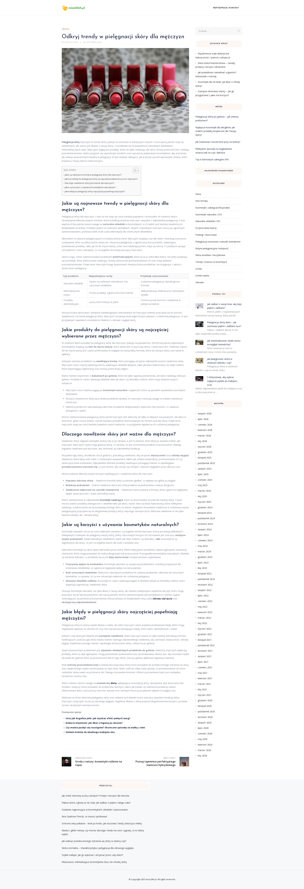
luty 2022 (202, 623)
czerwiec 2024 (205, 540)
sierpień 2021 (205, 656)
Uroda (65, 29)
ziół (158, 538)
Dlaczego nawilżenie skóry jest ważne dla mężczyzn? (89, 183)
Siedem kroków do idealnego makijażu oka (90, 732)
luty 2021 (202, 689)
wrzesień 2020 (205, 717)
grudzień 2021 (205, 634)
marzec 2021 (204, 683)
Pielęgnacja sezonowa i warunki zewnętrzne (218, 241)
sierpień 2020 (205, 722)
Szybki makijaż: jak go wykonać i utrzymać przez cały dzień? (92, 854)
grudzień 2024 (205, 507)
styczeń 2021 (204, 694)
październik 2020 (206, 711)
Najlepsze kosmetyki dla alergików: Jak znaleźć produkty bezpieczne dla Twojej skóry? (215, 131)
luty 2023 (202, 567)
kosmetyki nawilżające (111, 499)
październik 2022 (206, 579)
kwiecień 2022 (205, 612)
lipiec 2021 (203, 661)
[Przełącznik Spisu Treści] (134, 170)
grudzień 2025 (205, 452)
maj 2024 (202, 545)
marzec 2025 (204, 490)
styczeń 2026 (204, 446)
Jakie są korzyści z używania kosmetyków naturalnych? (90, 187)
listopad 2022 (205, 573)
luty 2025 (202, 496)
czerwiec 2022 (205, 601)
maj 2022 (202, 606)
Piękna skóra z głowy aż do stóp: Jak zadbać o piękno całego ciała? (96, 802)
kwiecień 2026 (205, 429)
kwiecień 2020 (205, 744)
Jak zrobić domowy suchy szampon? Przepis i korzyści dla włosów (95, 795)
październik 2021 (206, 645)
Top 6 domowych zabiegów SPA (212, 159)
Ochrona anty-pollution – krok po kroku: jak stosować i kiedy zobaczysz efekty (102, 823)
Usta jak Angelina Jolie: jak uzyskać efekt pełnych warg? (98, 718)
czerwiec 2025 (205, 479)
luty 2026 (202, 441)
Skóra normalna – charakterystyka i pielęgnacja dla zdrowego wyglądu (98, 848)
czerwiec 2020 (205, 733)
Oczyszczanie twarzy (206, 227)
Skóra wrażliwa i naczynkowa (210, 255)
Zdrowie (199, 282)
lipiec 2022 (203, 595)
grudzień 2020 (205, 700)
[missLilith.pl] (78, 8)
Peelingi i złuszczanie (206, 234)
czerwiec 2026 (205, 424)
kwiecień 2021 (205, 678)
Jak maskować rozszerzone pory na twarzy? (217, 141)
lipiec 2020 (203, 727)
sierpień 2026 (205, 413)
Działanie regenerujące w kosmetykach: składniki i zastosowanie (95, 809)
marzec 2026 (204, 435)
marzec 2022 (204, 617)
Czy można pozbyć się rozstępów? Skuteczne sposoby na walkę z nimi (105, 727)
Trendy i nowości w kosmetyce (211, 261)
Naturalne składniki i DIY (207, 221)
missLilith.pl (151, 879)
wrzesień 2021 (205, 650)
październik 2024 (206, 518)
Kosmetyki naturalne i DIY (208, 214)
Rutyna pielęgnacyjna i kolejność (212, 248)
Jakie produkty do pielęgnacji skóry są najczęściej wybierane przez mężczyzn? (101, 179)
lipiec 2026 (203, 419)
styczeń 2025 (204, 501)
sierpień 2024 (205, 529)
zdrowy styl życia (162, 598)
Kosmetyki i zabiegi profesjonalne (212, 207)
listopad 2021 (205, 639)
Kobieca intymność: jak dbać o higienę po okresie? (94, 722)
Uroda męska (202, 275)
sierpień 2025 (205, 468)
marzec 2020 (204, 750)
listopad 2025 (205, 457)
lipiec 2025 (203, 474)
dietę (114, 683)
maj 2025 (202, 485)
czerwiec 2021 (205, 667)
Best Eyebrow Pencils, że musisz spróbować (84, 816)
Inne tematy (201, 200)
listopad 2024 (205, 512)
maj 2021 (202, 672)
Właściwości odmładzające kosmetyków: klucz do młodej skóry (94, 861)
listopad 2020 (205, 705)
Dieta (198, 194)
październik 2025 (206, 463)
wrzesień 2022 (205, 584)
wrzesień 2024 (205, 523)
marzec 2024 (204, 551)
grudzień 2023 (205, 557)
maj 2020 (202, 739)
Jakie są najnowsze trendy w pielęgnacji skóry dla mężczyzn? (93, 174)
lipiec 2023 (203, 562)
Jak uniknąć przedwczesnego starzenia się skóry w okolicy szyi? (94, 841)
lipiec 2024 (203, 534)
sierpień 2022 (205, 590)
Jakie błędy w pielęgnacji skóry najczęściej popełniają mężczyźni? (95, 191)
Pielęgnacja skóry (71, 142)
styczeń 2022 (204, 628)
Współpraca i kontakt (226, 8)
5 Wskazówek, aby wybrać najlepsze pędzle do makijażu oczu (222, 381)
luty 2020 (202, 755)
